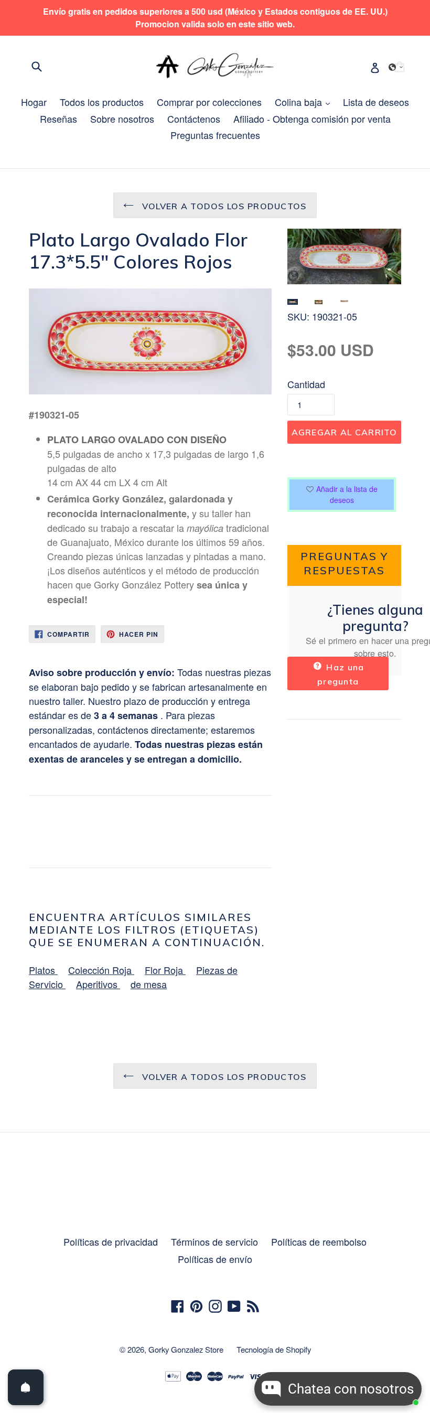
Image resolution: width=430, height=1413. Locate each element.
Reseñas (58, 118)
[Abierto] (26, 1387)
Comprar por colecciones (209, 102)
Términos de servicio (214, 1241)
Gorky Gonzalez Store (185, 1349)
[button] (395, 67)
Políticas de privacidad (110, 1241)
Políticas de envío (215, 1259)
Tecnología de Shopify (273, 1349)
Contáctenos (193, 118)
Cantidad (306, 384)
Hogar (34, 102)
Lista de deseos (376, 102)
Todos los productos (102, 102)
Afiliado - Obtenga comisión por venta (312, 118)
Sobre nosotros (122, 118)
